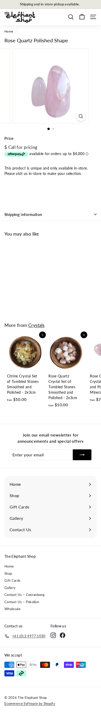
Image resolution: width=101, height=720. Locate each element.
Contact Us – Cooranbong (24, 595)
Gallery (10, 588)
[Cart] (82, 17)
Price (9, 138)
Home (8, 31)
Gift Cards (12, 580)
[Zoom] (80, 116)
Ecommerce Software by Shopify (29, 703)
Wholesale (12, 609)
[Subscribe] (82, 454)
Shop (8, 573)
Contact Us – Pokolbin (21, 602)
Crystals (36, 325)
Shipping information (23, 214)
